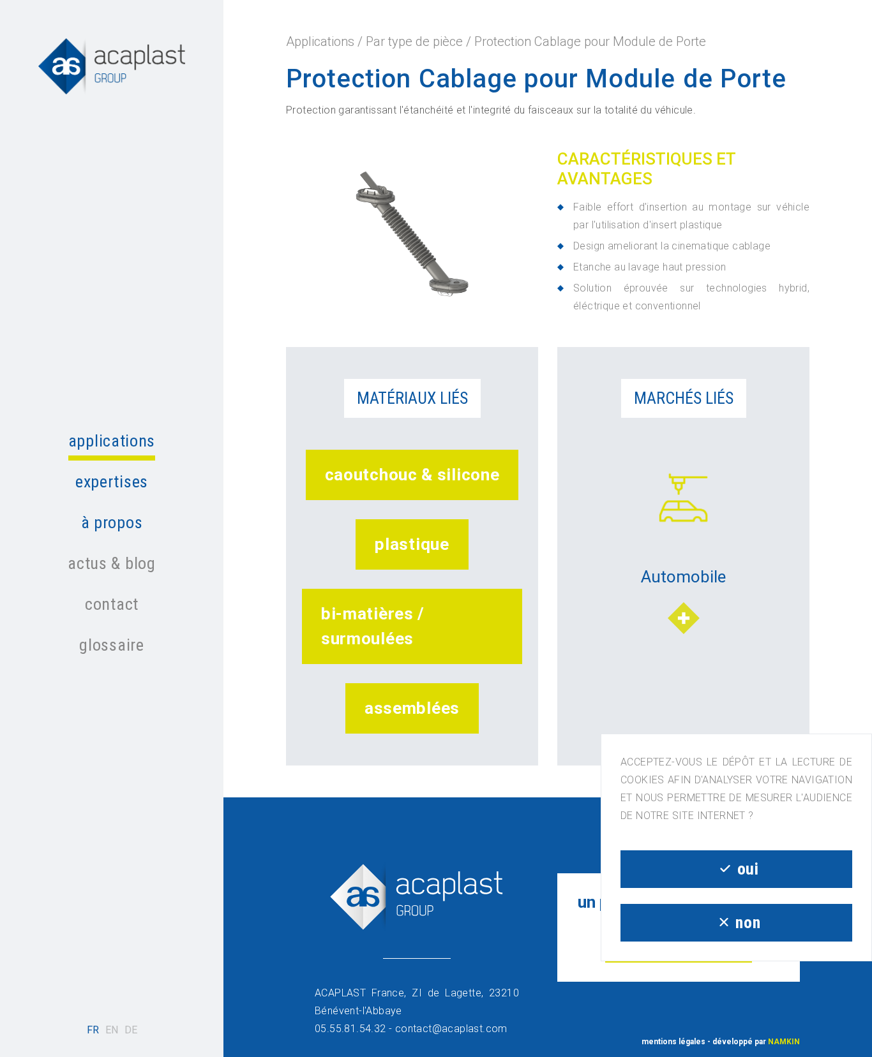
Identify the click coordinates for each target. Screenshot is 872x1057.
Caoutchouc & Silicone (412, 474)
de (130, 1030)
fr (93, 1030)
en (111, 1030)
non (747, 922)
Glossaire (111, 644)
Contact (112, 604)
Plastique (412, 544)
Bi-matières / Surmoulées (373, 626)
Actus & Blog (111, 563)
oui (748, 868)
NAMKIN (784, 1041)
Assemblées (412, 708)
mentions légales (673, 1041)
